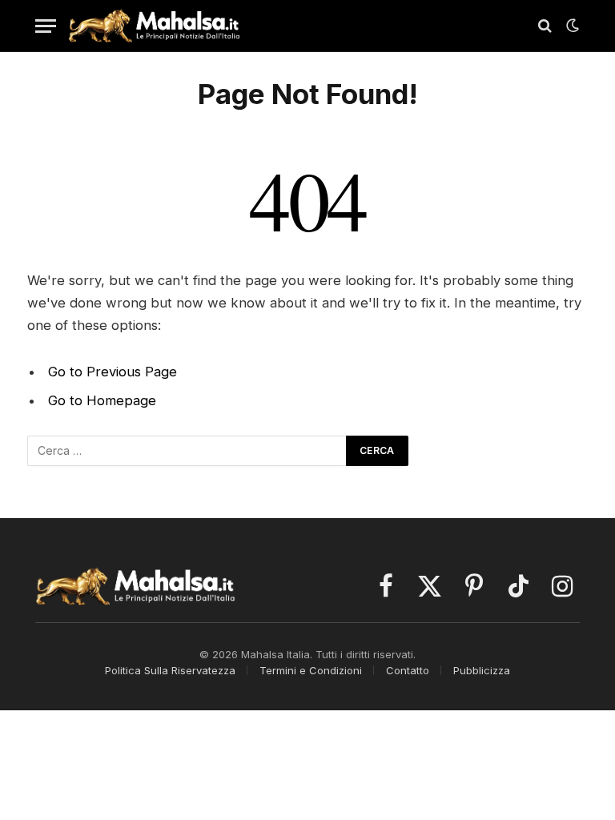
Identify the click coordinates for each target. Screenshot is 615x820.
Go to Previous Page (112, 372)
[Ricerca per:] (187, 451)
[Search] (545, 26)
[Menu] (45, 26)
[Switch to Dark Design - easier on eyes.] (571, 25)
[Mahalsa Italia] (154, 25)
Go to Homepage (102, 400)
